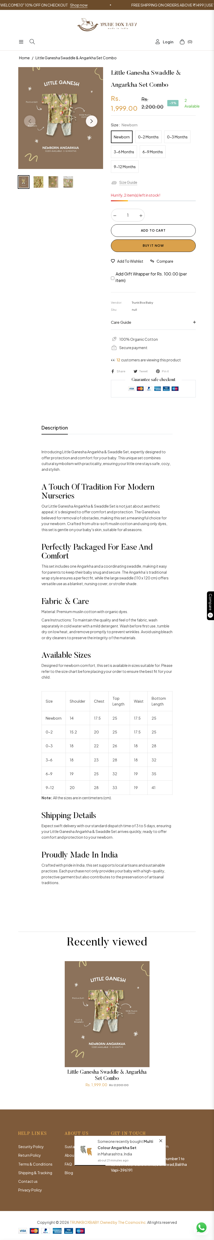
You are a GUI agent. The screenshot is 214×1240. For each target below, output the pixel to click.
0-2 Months (148, 136)
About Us (72, 1155)
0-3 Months (177, 136)
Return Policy (29, 1155)
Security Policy (31, 1146)
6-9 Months (152, 151)
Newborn (122, 136)
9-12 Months (125, 166)
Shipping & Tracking (35, 1172)
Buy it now (153, 246)
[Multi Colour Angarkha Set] (86, 1150)
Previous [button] (29, 121)
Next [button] (91, 121)
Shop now (58, 5)
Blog (69, 1172)
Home (24, 57)
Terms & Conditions (35, 1164)
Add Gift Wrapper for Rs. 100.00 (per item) (151, 277)
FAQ (68, 1164)
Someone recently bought (121, 1141)
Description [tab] (54, 428)
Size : (124, 124)
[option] (60, 118)
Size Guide (128, 182)
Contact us (28, 1181)
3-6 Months (124, 151)
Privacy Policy (30, 1190)
